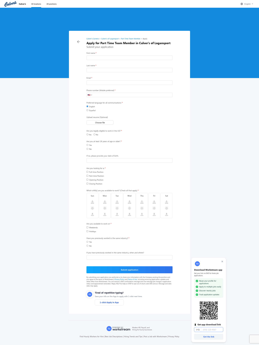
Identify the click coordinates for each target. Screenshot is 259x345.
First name (90, 53)
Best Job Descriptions (113, 336)
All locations (36, 4)
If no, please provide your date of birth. (102, 155)
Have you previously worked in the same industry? (107, 238)
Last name (90, 65)
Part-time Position (96, 176)
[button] (246, 4)
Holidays (92, 231)
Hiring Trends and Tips (133, 336)
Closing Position (95, 183)
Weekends (93, 227)
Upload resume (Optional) (97, 117)
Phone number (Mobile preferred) (100, 90)
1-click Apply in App (109, 302)
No (96, 134)
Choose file (100, 122)
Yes (89, 134)
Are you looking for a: (95, 168)
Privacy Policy (120, 279)
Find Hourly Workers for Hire (91, 336)
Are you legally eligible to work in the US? (103, 130)
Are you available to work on (98, 223)
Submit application (129, 270)
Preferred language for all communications (103, 102)
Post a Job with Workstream (155, 336)
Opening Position (96, 180)
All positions (52, 4)
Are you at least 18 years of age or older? (103, 141)
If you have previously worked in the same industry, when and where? (115, 252)
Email (88, 78)
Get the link (208, 336)
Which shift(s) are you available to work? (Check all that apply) (111, 190)
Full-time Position (96, 172)
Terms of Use (132, 279)
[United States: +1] (90, 95)
